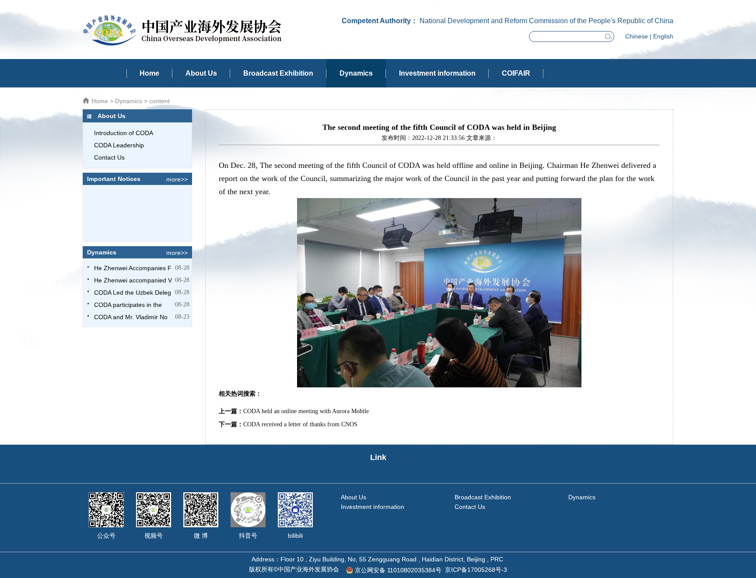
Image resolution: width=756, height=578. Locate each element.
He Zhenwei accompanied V (133, 280)
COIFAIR (516, 73)
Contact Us (470, 506)
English (663, 36)
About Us (201, 73)
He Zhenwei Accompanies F (133, 268)
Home (149, 73)
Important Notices (113, 178)
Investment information (437, 73)
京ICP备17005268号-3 (476, 569)
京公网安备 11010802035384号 (398, 570)
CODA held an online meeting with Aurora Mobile (306, 411)
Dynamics (356, 73)
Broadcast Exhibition (278, 73)
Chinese (636, 36)
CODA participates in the (128, 304)
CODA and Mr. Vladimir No (131, 316)
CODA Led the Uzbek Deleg (132, 292)
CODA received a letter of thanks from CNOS (300, 424)
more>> (177, 179)
